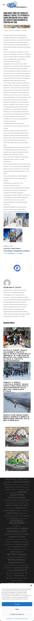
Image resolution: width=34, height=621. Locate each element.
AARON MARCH (11, 479)
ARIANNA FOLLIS (10, 487)
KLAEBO (16, 542)
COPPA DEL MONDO (17, 497)
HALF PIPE (21, 539)
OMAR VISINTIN (20, 570)
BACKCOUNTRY (19, 487)
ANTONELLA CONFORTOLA (16, 484)
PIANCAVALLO (10, 575)
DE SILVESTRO (23, 513)
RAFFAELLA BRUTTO (23, 578)
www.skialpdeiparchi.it (20, 212)
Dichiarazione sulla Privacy (21, 618)
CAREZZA (27, 489)
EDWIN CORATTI (15, 515)
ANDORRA (6, 484)
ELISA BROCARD (25, 515)
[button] (31, 585)
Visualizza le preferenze (17, 614)
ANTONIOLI (27, 484)
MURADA (17, 565)
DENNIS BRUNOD (12, 513)
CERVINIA (22, 492)
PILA (26, 575)
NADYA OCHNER (8, 567)
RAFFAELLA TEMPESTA (17, 580)
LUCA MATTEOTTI (9, 544)
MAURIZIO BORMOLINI (20, 557)
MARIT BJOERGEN (16, 552)
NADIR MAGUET (24, 565)
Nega (17, 609)
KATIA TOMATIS (8, 542)
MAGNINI (9, 546)
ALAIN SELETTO (8, 482)
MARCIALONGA (11, 549)
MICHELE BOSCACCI (16, 562)
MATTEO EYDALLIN (17, 554)
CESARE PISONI (17, 495)
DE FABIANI (19, 510)
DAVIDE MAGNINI (9, 510)
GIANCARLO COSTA (17, 531)
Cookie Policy (9, 618)
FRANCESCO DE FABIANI (17, 528)
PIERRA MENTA (19, 575)
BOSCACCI (14, 489)
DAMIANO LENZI (20, 508)
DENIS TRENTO (26, 510)
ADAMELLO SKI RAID (22, 479)
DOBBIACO (7, 515)
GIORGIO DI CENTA (11, 534)
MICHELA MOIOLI (17, 560)
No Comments (10, 253)
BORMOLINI (7, 489)
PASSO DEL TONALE (11, 573)
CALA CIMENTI (21, 489)
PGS (26, 573)
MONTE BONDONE (10, 565)
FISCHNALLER (16, 526)
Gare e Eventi (16, 248)
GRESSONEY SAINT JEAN (12, 539)
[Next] (26, 267)
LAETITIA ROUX (24, 542)
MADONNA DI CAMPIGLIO (21, 544)
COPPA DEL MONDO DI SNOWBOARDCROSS (16, 503)
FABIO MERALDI (23, 518)
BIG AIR (27, 487)
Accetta (17, 604)
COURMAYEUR (10, 508)
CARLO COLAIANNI (12, 492)
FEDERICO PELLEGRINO (17, 522)
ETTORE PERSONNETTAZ (12, 518)
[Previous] (8, 267)
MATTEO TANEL (10, 557)
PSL (16, 578)
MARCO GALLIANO (21, 549)
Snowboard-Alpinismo (21, 251)
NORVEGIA (10, 570)
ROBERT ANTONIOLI (16, 583)
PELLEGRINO (20, 573)
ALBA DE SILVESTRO (21, 482)
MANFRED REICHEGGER (19, 547)
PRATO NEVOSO (10, 578)
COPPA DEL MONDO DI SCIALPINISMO (17, 500)
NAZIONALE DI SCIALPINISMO (21, 568)
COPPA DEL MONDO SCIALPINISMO (17, 505)
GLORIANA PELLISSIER (17, 537)
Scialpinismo (8, 251)
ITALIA (25, 539)
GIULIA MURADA (23, 534)
